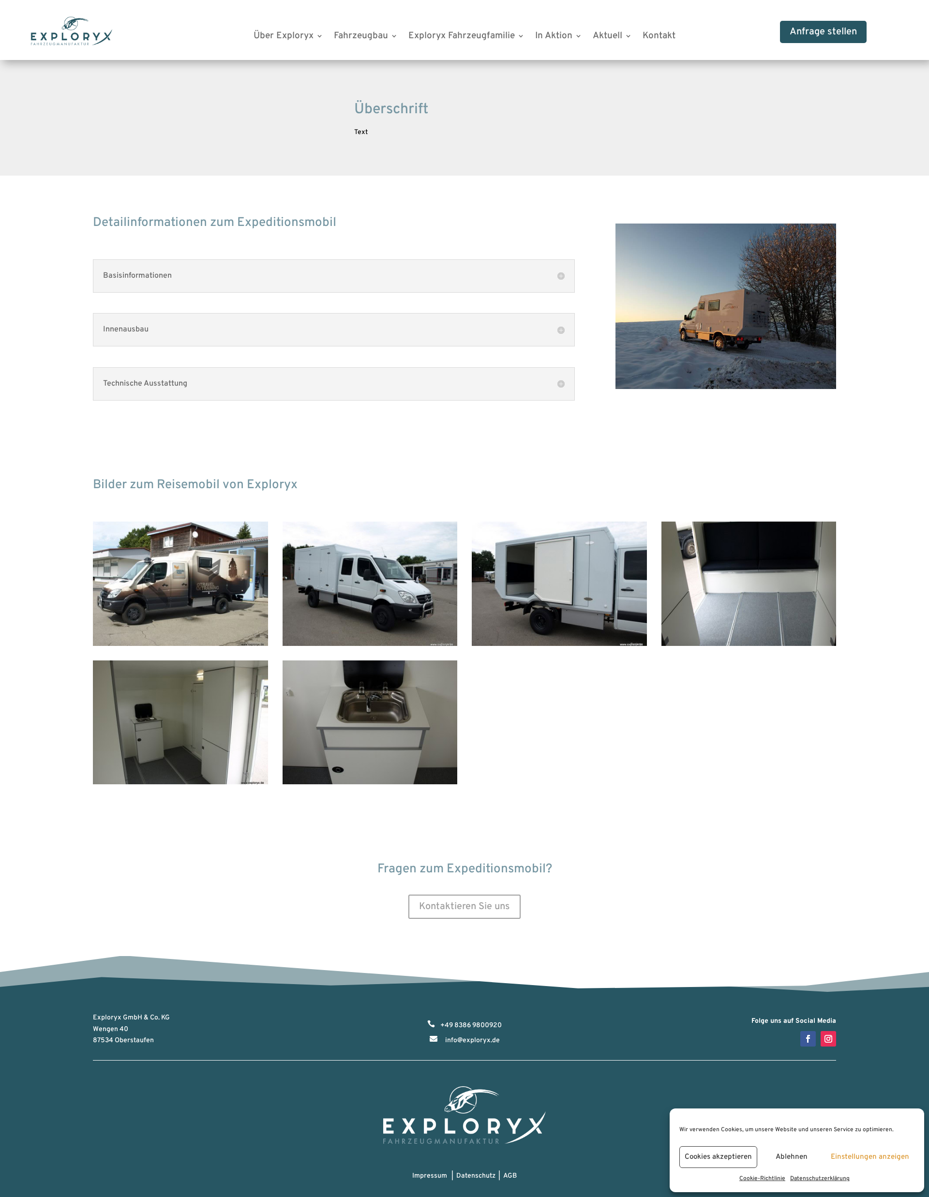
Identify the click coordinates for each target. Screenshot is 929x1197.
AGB (510, 1176)
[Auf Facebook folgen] (808, 1039)
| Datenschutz (472, 1176)
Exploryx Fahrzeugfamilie (461, 37)
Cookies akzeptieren (718, 1157)
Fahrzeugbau (361, 37)
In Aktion (553, 37)
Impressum (429, 1176)
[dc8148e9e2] (725, 387)
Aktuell (607, 37)
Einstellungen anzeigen (870, 1157)
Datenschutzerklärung (820, 1178)
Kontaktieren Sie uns (464, 906)
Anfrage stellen (823, 32)
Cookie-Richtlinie (762, 1178)
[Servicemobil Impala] (180, 644)
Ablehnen (792, 1157)
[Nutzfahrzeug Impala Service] (370, 644)
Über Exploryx (284, 37)
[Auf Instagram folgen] (828, 1039)
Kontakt (659, 37)
